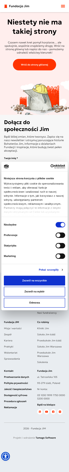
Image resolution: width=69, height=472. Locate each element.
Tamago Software (46, 437)
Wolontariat (10, 352)
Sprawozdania (12, 358)
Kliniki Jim (43, 328)
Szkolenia (42, 362)
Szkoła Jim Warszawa (49, 346)
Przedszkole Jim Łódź (49, 340)
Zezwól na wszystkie (34, 280)
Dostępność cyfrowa (15, 395)
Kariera (8, 340)
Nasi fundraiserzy (47, 312)
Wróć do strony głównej (34, 64)
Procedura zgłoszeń (15, 401)
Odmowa (34, 302)
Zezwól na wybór (34, 291)
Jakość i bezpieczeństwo (18, 389)
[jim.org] (40, 411)
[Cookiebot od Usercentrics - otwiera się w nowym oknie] (50, 166)
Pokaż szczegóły (49, 269)
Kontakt (8, 370)
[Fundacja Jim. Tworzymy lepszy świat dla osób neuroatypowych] (16, 6)
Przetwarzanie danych (16, 376)
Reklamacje (10, 407)
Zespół (8, 334)
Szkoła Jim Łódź (46, 334)
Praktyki (8, 346)
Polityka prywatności (16, 383)
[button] (5, 456)
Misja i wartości (13, 328)
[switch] (60, 235)
